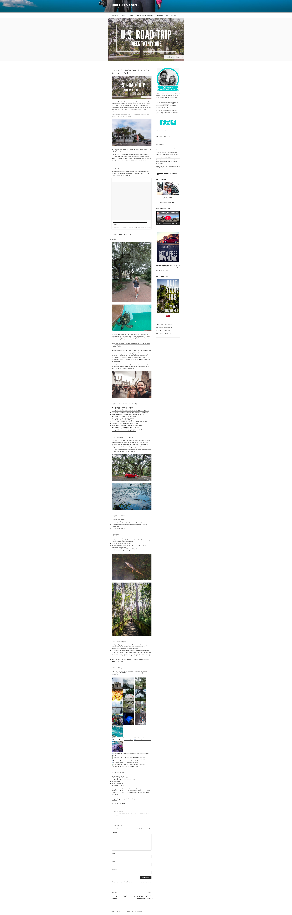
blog (129, 813)
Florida (116, 811)
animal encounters (137, 359)
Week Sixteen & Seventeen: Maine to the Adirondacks (127, 425)
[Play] (157, 223)
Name (114, 853)
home (178, 102)
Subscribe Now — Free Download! (164, 327)
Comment (115, 832)
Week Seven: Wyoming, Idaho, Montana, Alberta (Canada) (128, 414)
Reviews (159, 15)
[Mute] (176, 223)
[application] (168, 218)
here (141, 673)
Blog (167, 15)
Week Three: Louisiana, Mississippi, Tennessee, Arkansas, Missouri (130, 410)
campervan (166, 103)
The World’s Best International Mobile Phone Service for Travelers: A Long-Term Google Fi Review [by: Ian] (166, 161)
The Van (131, 15)
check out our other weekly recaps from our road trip (126, 790)
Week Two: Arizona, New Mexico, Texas (123, 409)
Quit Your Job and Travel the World (164, 324)
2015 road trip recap (120, 813)
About (123, 15)
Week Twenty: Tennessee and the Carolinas (124, 431)
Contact (158, 336)
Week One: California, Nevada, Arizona (122, 407)
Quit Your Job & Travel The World (145, 15)
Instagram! (173, 202)
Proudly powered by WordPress (134, 911)
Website (114, 869)
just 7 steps (172, 110)
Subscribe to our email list (162, 265)
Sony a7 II (141, 671)
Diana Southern (129, 68)
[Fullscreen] (178, 223)
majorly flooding (116, 151)
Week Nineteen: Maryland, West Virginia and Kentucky (127, 429)
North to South (126, 5)
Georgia (121, 811)
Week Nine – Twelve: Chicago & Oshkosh (123, 418)
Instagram (127, 175)
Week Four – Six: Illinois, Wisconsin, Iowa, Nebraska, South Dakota (130, 412)
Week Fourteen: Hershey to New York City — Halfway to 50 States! (130, 421)
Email (114, 861)
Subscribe (173, 15)
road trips (134, 813)
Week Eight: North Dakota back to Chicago (124, 416)
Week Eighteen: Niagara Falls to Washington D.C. (125, 427)
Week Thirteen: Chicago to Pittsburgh (122, 420)
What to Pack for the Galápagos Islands (165, 157)
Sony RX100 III (121, 673)
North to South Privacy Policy (163, 330)
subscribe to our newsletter (162, 112)
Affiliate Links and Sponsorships (163, 333)
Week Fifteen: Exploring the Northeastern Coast (125, 423)
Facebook (118, 175)
